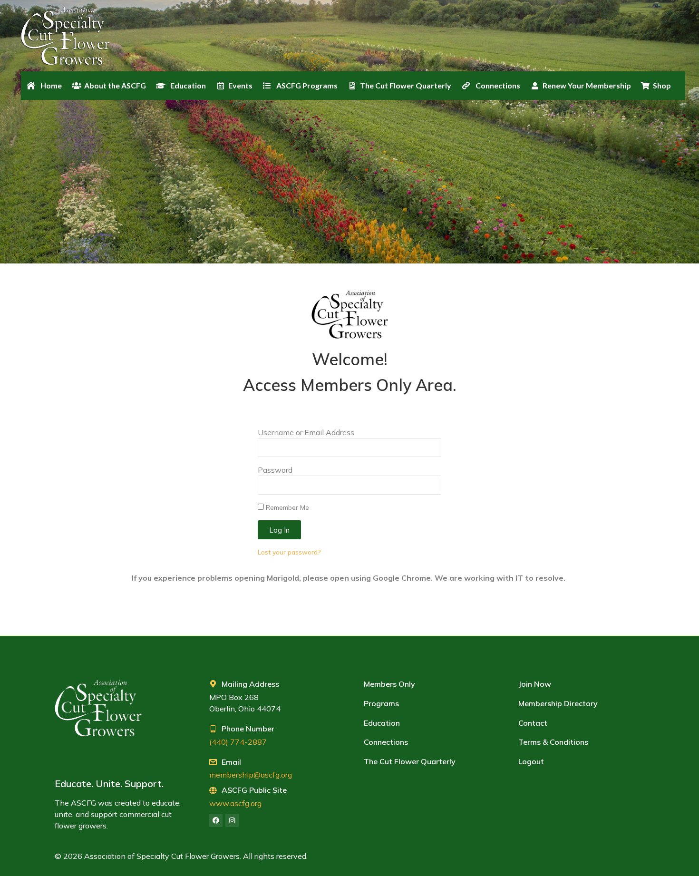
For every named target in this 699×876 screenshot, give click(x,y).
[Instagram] (232, 820)
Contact (532, 723)
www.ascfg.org (235, 803)
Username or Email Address (306, 432)
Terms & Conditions (553, 742)
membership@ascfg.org (250, 774)
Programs (381, 703)
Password (275, 470)
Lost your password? (289, 552)
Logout (531, 761)
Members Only (389, 684)
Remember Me (286, 507)
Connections (386, 742)
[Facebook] (216, 820)
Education (382, 723)
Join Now (534, 684)
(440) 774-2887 (238, 742)
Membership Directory (558, 703)
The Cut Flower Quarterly (410, 761)
